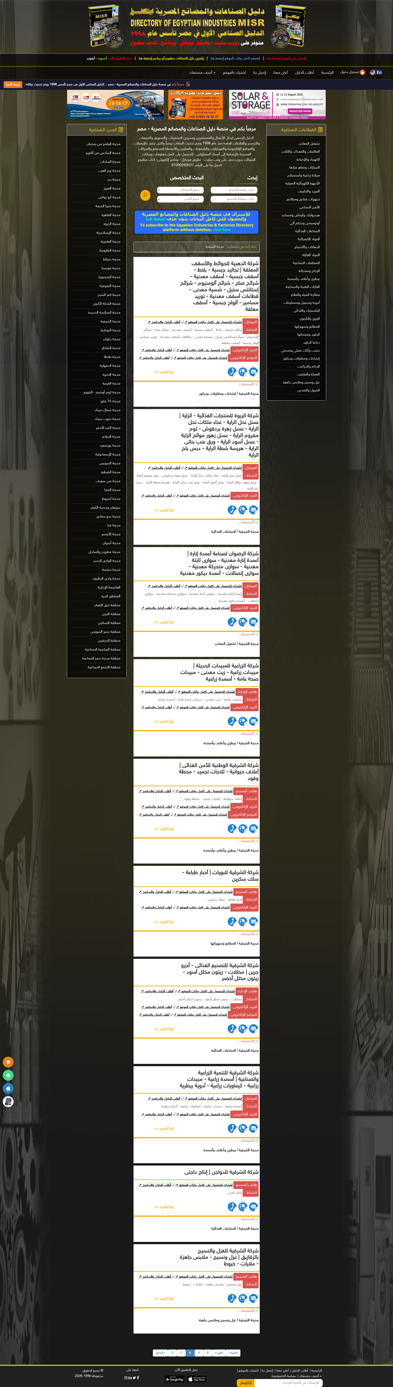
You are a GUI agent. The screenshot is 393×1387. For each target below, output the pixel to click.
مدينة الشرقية (215, 247)
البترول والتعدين (308, 390)
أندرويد (102, 58)
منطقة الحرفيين (109, 641)
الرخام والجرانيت (308, 366)
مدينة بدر (113, 180)
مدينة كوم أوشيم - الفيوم (101, 392)
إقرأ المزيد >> (164, 372)
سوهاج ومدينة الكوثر (105, 508)
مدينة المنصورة (109, 277)
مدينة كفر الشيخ (109, 295)
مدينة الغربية (111, 384)
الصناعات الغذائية (307, 231)
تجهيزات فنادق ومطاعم (303, 199)
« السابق (160, 1352)
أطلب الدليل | (299, 1371)
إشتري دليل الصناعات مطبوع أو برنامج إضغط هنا (171, 58)
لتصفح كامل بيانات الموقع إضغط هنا (235, 58)
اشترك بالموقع (234, 72)
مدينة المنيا (112, 490)
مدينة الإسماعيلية (107, 454)
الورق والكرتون (310, 319)
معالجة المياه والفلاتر (305, 295)
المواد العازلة (311, 255)
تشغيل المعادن (309, 144)
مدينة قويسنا (110, 268)
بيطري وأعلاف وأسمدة (303, 279)
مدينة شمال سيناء (107, 410)
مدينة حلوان (111, 339)
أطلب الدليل (304, 72)
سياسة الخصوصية (284, 1376)
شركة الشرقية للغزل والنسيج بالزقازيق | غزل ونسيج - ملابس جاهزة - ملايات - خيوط (219, 1258)
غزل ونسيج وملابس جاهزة (301, 382)
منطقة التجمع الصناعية (104, 667)
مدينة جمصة (111, 570)
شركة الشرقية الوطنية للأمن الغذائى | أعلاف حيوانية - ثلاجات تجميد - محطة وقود (219, 772)
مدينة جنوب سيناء (107, 419)
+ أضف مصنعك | (309, 1376)
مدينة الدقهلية (110, 366)
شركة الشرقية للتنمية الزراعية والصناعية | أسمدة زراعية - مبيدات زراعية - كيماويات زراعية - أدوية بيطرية (219, 1080)
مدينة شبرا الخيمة (108, 206)
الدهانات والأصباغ (307, 247)
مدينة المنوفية (110, 286)
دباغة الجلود (311, 343)
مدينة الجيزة (112, 224)
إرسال (243, 1383)
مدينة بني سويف (108, 481)
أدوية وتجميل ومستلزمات (302, 303)
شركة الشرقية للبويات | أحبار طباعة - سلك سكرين (220, 876)
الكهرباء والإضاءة (308, 160)
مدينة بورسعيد (110, 446)
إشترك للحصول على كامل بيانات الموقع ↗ (213, 322)
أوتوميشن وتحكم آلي (305, 223)
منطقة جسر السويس (105, 632)
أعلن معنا (281, 72)
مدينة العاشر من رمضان (103, 144)
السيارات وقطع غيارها (304, 168)
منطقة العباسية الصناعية (102, 650)
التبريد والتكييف (309, 191)
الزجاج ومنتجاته (309, 271)
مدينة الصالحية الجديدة (104, 313)
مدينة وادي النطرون (106, 579)
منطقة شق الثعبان (107, 605)
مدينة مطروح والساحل (104, 552)
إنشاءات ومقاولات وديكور (301, 359)
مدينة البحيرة (111, 375)
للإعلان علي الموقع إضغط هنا (286, 58)
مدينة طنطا (112, 357)
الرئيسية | (316, 1371)
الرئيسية (327, 72)
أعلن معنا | (282, 1371)
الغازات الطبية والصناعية (303, 287)
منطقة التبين (111, 614)
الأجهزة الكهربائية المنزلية (302, 183)
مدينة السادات (110, 162)
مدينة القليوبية (109, 251)
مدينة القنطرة (110, 472)
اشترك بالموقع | (247, 1371)
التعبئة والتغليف (308, 374)
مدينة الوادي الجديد (106, 561)
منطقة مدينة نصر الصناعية (101, 658)
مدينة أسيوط (111, 499)
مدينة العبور (112, 188)
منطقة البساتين (109, 623)
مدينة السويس (109, 463)
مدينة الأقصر (111, 534)
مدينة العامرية (110, 242)
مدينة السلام (111, 437)
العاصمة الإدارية (109, 587)
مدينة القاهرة (111, 215)
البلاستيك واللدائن (307, 311)
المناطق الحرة (110, 596)
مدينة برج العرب (109, 171)
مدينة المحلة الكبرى (106, 304)
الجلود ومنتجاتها (308, 335)
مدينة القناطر (111, 348)
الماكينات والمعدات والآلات (300, 152)
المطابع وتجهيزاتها (307, 327)
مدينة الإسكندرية (108, 233)
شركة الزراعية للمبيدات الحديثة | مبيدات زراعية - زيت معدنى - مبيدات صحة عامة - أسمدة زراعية (219, 673)
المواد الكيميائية (309, 239)
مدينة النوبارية (110, 330)
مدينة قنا (113, 525)
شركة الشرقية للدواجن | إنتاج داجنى (221, 1172)
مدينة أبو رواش (109, 197)
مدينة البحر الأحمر (108, 428)
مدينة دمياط (111, 259)
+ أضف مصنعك (202, 72)
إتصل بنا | (266, 1371)
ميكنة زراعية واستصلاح (303, 175)
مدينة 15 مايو (110, 401)
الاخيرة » (233, 1352)
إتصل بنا (259, 72)
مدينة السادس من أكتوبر (103, 153)
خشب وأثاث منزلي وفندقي (300, 351)
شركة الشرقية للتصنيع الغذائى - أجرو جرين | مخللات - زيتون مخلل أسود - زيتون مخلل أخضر (220, 972)
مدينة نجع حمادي (108, 517)
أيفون (91, 58)
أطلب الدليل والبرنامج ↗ (164, 322)
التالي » (219, 1352)
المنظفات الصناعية (306, 263)
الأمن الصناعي (309, 207)
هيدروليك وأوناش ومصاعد (301, 215)
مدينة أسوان (111, 543)
